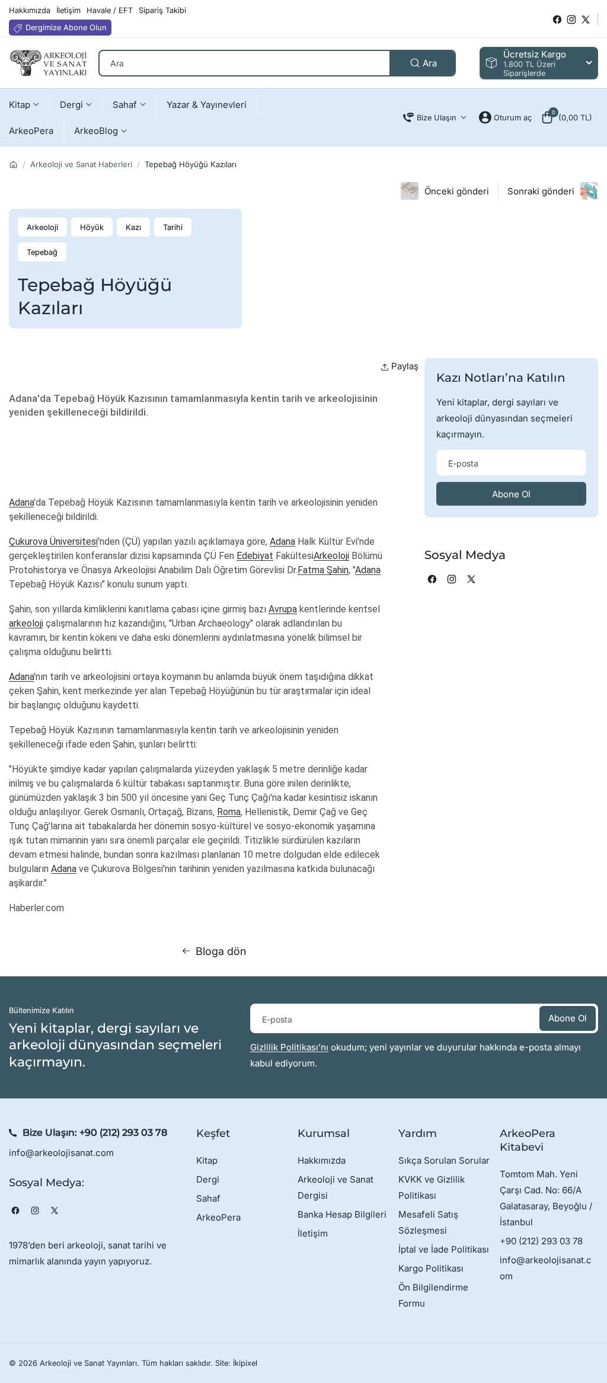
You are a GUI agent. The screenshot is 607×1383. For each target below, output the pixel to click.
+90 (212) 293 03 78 (123, 1132)
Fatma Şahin (323, 570)
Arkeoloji (331, 555)
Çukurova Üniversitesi (53, 541)
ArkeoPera (218, 1217)
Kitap (207, 1160)
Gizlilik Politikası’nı (289, 1047)
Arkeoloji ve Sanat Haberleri (81, 164)
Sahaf (208, 1198)
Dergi (207, 1179)
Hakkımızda (322, 1160)
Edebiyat (255, 555)
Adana (21, 502)
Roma (229, 811)
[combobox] (277, 63)
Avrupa (283, 609)
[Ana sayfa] (13, 164)
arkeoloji (26, 623)
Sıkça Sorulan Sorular (444, 1160)
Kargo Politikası (431, 1268)
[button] (566, 117)
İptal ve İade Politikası (443, 1249)
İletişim (313, 1233)
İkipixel (245, 1363)
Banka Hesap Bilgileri (342, 1214)
